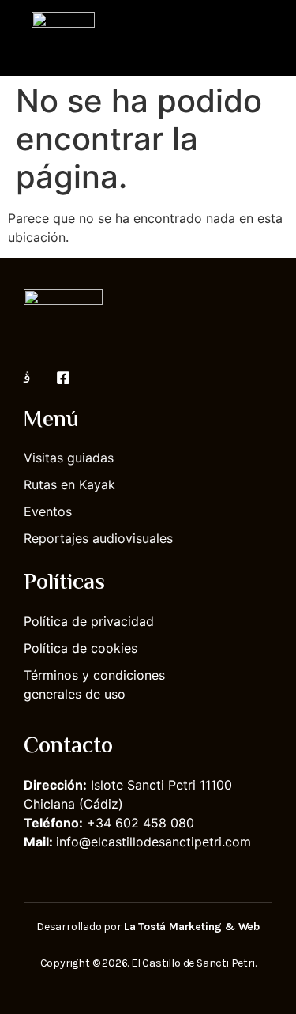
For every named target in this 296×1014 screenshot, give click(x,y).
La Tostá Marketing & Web (192, 926)
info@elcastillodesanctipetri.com (153, 842)
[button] (261, 38)
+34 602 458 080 (140, 823)
